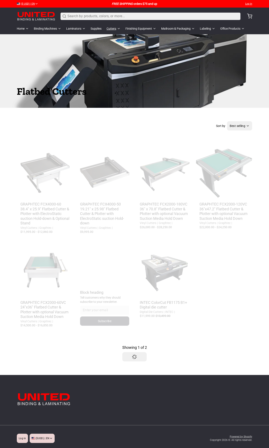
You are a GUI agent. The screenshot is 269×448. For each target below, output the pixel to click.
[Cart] (248, 16)
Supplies (96, 28)
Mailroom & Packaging (176, 28)
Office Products (230, 28)
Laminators (73, 28)
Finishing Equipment (138, 28)
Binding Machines (45, 28)
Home (21, 28)
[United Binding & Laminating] (36, 16)
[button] (104, 194)
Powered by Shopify (241, 436)
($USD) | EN (42, 438)
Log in (248, 3)
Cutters (111, 28)
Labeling (205, 28)
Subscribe (104, 321)
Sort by (220, 126)
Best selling (237, 126)
